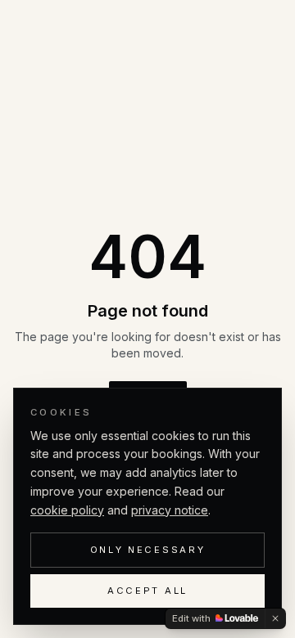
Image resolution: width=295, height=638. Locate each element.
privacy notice (169, 510)
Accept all (147, 590)
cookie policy (67, 510)
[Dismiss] (275, 618)
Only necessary (148, 549)
